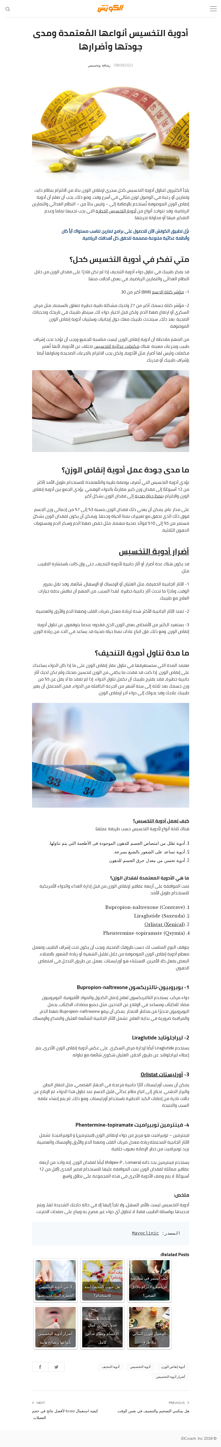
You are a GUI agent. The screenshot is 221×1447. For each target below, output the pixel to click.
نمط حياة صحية (149, 496)
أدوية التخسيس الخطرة (116, 211)
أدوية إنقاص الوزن (173, 1367)
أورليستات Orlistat (162, 1074)
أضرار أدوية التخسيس (170, 1377)
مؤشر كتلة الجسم (168, 292)
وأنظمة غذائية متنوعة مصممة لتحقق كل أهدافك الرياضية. (135, 238)
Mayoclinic (145, 1233)
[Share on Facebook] (40, 1366)
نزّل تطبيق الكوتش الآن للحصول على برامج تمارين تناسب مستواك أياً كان (125, 231)
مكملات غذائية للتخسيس (116, 346)
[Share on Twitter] (56, 1366)
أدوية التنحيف (110, 1367)
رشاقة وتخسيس (99, 65)
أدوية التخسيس (140, 1367)
